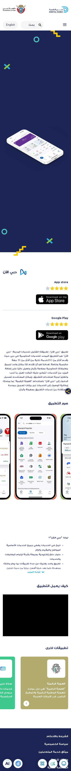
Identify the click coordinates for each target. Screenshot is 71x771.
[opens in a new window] (52, 299)
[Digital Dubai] (18, 763)
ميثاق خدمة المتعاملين (53, 751)
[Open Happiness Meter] (63, 763)
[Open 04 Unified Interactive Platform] (53, 763)
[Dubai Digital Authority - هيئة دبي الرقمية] (58, 9)
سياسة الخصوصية (56, 743)
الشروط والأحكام (57, 736)
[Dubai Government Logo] (14, 11)
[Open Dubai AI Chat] (7, 763)
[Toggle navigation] (64, 24)
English (10, 25)
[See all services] (42, 763)
